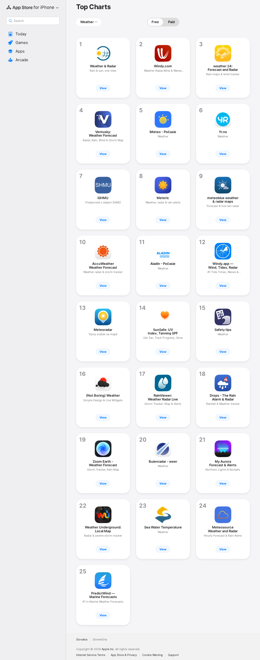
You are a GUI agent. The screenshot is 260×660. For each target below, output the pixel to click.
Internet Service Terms (90, 655)
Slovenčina (100, 639)
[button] (33, 34)
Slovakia (81, 639)
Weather (87, 22)
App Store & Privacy (124, 655)
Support (173, 655)
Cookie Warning (152, 655)
